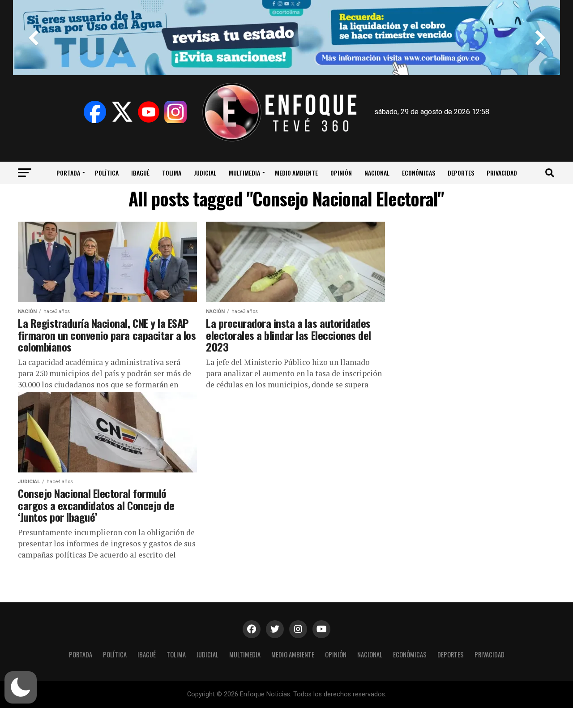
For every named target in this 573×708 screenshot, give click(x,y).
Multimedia (244, 172)
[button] (20, 687)
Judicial (205, 172)
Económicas (418, 172)
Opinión (341, 172)
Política (107, 172)
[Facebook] (95, 112)
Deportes (461, 172)
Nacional (376, 172)
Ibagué (140, 172)
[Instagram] (175, 112)
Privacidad (502, 172)
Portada (68, 172)
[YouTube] (148, 112)
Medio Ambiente (296, 172)
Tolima (171, 172)
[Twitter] (122, 112)
